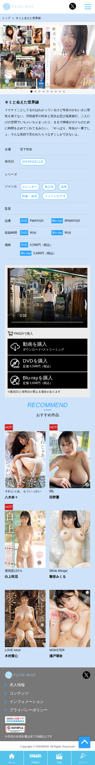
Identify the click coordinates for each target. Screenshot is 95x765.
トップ (6, 18)
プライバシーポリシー (29, 710)
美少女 (49, 187)
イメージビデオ (55, 196)
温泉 (64, 187)
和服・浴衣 (29, 196)
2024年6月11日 (33, 161)
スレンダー (29, 187)
